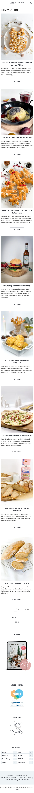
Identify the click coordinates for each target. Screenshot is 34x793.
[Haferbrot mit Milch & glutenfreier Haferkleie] (17, 460)
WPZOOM (17, 789)
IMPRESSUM (9, 775)
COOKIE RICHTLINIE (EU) (26, 778)
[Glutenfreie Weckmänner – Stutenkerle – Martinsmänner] (17, 162)
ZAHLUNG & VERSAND (21, 775)
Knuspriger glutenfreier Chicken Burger (17, 286)
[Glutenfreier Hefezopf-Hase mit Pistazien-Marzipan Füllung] (17, 14)
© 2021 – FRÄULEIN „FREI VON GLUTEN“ (17, 780)
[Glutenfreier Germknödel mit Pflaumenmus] (17, 90)
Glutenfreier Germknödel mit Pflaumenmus (17, 138)
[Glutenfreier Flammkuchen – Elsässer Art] (17, 387)
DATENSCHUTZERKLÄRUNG (9, 778)
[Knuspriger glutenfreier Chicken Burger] (17, 237)
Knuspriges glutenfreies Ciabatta (17, 583)
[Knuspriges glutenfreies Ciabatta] (17, 535)
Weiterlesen (17, 81)
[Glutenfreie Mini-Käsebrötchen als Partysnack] (17, 312)
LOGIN (17, 622)
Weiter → (28, 610)
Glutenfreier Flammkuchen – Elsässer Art (17, 436)
